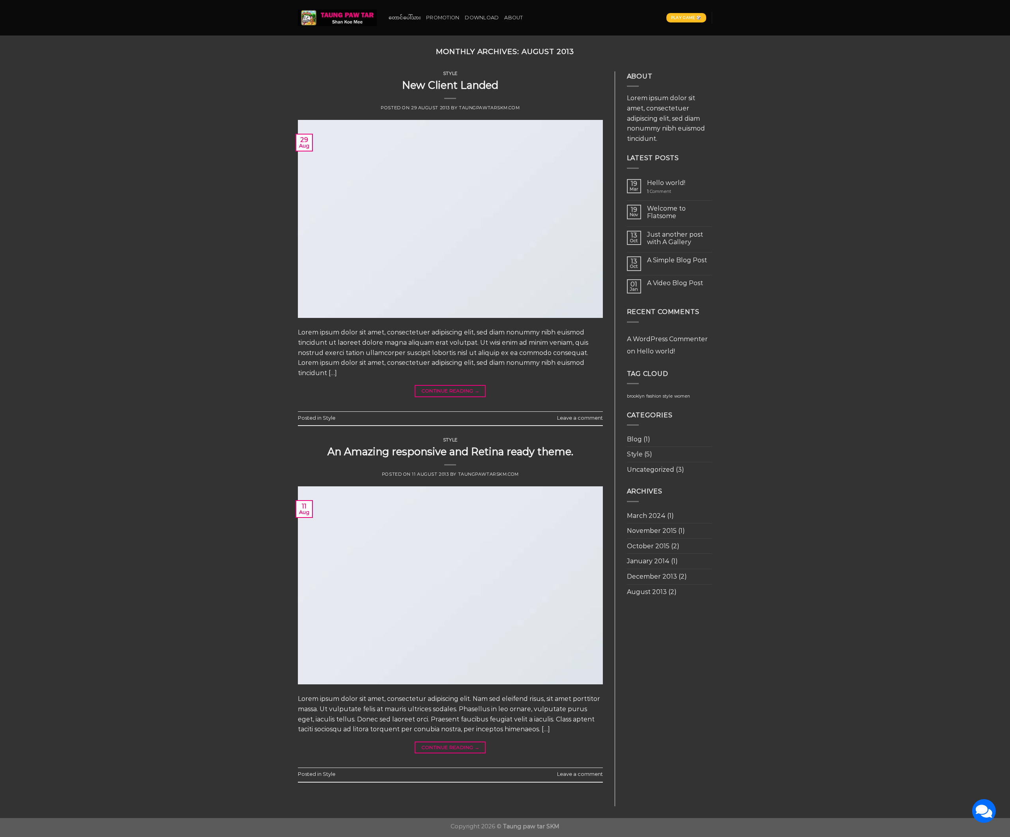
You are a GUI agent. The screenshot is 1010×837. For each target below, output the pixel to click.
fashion (653, 396)
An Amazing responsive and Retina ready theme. (450, 451)
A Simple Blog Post (677, 260)
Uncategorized (650, 469)
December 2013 (652, 576)
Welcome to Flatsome (666, 212)
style (668, 396)
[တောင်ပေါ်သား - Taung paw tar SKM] (337, 17)
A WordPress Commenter (667, 339)
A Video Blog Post (675, 283)
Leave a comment (580, 418)
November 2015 (652, 530)
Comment (659, 191)
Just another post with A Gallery (675, 238)
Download (482, 18)
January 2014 (648, 561)
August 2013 (647, 592)
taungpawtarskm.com (489, 107)
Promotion (442, 18)
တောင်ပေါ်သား (405, 18)
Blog (634, 439)
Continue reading (450, 391)
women (682, 396)
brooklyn (636, 396)
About (513, 18)
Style (450, 73)
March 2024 (646, 515)
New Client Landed (450, 85)
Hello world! (666, 183)
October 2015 (648, 546)
